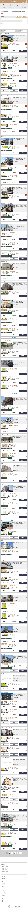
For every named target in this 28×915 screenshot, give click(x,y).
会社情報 (3, 890)
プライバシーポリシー (6, 896)
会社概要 (3, 895)
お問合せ (14, 50)
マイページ (4, 872)
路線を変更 (19, 16)
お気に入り (5, 50)
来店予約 (22, 50)
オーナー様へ (4, 893)
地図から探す (4, 869)
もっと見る (4, 68)
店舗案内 (3, 876)
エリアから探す (5, 866)
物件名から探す (5, 871)
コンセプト (4, 892)
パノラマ (10, 67)
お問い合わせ (4, 880)
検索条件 (26, 2)
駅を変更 (24, 16)
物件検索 (3, 864)
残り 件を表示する (14, 133)
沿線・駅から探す (5, 868)
